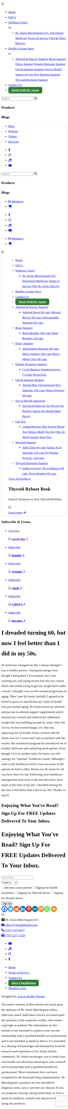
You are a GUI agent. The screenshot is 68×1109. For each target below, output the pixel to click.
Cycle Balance (31, 369)
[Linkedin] (23, 909)
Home (12, 12)
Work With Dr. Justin (25, 90)
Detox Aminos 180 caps (37, 354)
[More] (54, 909)
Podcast (13, 131)
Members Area (17, 988)
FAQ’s (12, 17)
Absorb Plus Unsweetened (38, 385)
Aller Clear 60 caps (34, 447)
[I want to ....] (34, 882)
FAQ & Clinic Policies (45, 286)
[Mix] (41, 909)
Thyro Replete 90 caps (42, 473)
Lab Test (33, 74)
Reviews (13, 141)
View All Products (19, 479)
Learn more (15, 512)
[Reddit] (17, 909)
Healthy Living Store (21, 48)
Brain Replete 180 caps (36, 333)
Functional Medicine (35, 281)
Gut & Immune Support (29, 69)
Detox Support (24, 64)
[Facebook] (4, 909)
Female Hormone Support (50, 64)
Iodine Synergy (31, 468)
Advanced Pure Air (34, 406)
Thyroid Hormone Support (31, 80)
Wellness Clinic (18, 22)
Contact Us (15, 85)
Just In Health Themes (31, 996)
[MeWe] (35, 909)
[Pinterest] (29, 909)
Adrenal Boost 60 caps (36, 312)
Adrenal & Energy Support (31, 59)
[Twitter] (10, 909)
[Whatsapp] (47, 909)
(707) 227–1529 (14, 935)
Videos (12, 136)
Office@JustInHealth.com (20, 925)
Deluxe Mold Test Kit (41, 432)
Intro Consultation (24, 983)
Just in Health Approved (30, 400)
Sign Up (7, 903)
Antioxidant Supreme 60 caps (40, 348)
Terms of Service (38, 38)
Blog (11, 126)
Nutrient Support (50, 74)
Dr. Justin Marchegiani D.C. (32, 33)
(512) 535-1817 (14, 930)
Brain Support (57, 59)
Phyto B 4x (39, 374)
